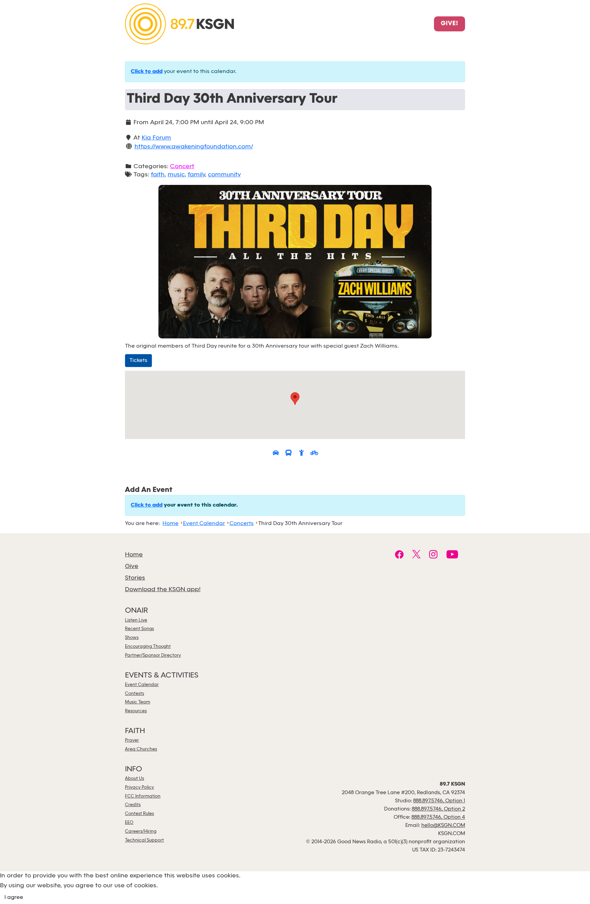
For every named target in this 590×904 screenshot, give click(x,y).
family (196, 175)
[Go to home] (179, 23)
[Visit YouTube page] (452, 555)
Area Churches (141, 749)
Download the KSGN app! (162, 589)
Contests (134, 693)
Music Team (137, 702)
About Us (134, 778)
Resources (136, 711)
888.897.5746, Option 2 (438, 809)
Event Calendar (142, 685)
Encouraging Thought (148, 646)
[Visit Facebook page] (399, 555)
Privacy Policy (139, 787)
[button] (295, 398)
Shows (132, 638)
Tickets (138, 360)
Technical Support (144, 840)
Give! (449, 23)
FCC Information (142, 796)
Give (131, 566)
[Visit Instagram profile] (433, 555)
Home (134, 555)
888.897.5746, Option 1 (439, 801)
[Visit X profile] (416, 555)
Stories (135, 578)
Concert (182, 166)
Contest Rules (139, 814)
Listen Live (136, 620)
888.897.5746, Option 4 (438, 817)
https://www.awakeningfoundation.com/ (194, 147)
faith (158, 175)
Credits (133, 805)
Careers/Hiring (140, 831)
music (176, 175)
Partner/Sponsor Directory (153, 655)
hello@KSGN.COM (443, 825)
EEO (129, 822)
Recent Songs (139, 629)
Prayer (132, 740)
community (224, 175)
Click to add (147, 72)
